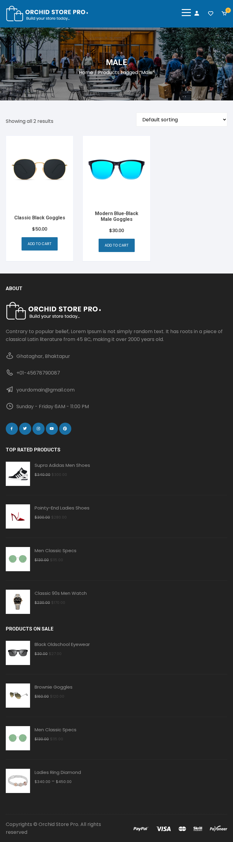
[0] (224, 13)
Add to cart (40, 243)
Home (86, 72)
